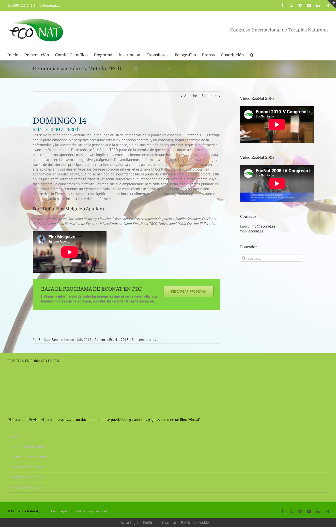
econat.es (255, 231)
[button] (252, 54)
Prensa (15, 436)
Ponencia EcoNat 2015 (112, 339)
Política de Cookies (195, 522)
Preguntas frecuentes (26, 477)
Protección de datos (25, 487)
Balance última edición (28, 457)
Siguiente (209, 95)
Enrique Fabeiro (51, 339)
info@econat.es (48, 5)
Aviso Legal (129, 522)
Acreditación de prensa (28, 447)
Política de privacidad (91, 511)
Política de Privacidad (159, 522)
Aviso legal (58, 511)
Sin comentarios (144, 339)
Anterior (190, 95)
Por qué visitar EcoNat (27, 467)
